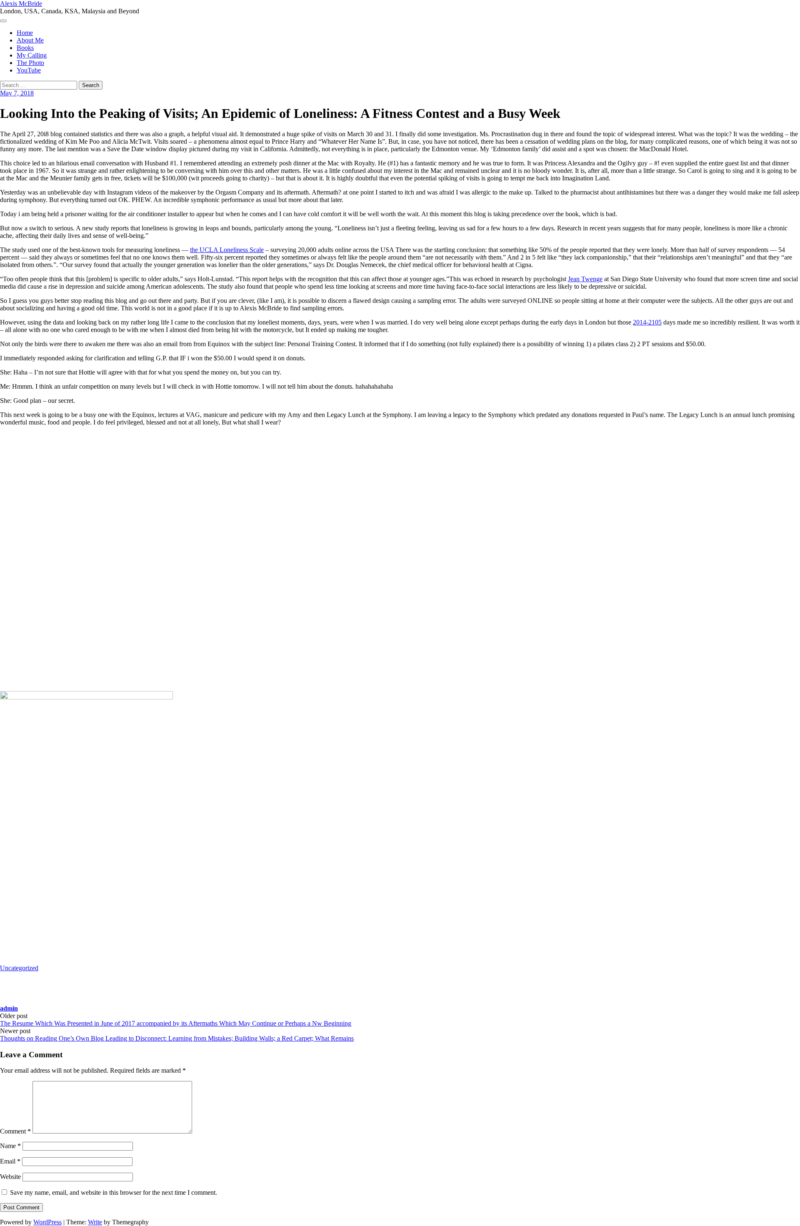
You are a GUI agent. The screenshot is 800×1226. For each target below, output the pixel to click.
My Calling (32, 55)
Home (25, 32)
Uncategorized (19, 967)
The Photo (30, 62)
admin (9, 1008)
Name (10, 1145)
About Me (30, 40)
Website (10, 1176)
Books (25, 47)
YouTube (29, 70)
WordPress (47, 1222)
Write (95, 1222)
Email (10, 1161)
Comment (15, 1131)
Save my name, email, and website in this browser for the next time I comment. (113, 1192)
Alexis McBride (21, 3)
